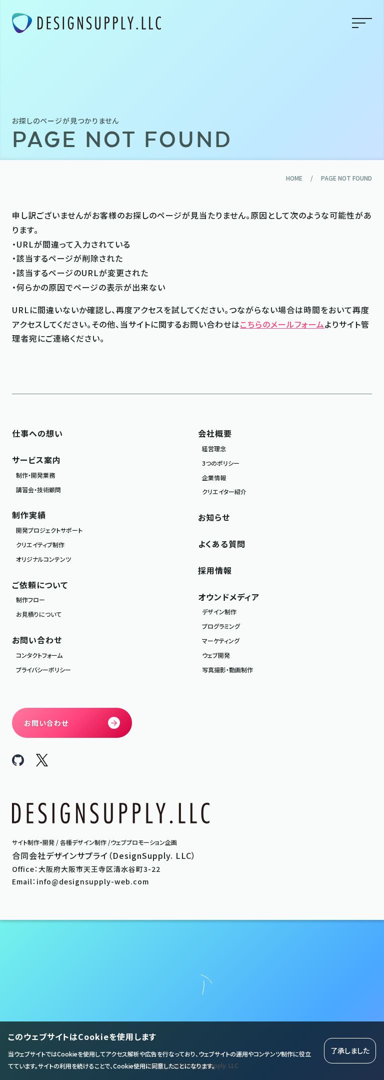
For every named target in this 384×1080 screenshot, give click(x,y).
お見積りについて (39, 614)
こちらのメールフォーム (282, 324)
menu (362, 23)
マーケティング (221, 640)
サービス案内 (36, 460)
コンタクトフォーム (39, 655)
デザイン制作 (219, 611)
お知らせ (214, 517)
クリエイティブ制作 (40, 544)
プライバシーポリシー (43, 669)
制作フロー (30, 599)
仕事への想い (37, 433)
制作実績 (29, 515)
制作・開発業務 (35, 475)
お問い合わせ (37, 640)
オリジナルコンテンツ (43, 559)
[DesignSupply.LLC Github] (18, 762)
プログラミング (221, 626)
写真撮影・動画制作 (227, 669)
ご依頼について (40, 585)
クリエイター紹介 (224, 491)
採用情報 (215, 570)
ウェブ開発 (216, 655)
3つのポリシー (221, 463)
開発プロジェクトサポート (49, 530)
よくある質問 (222, 544)
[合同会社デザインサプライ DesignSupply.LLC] (86, 23)
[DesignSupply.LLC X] (42, 763)
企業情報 (214, 477)
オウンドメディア (229, 597)
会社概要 (215, 433)
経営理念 (214, 448)
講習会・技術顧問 (38, 489)
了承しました (350, 1050)
